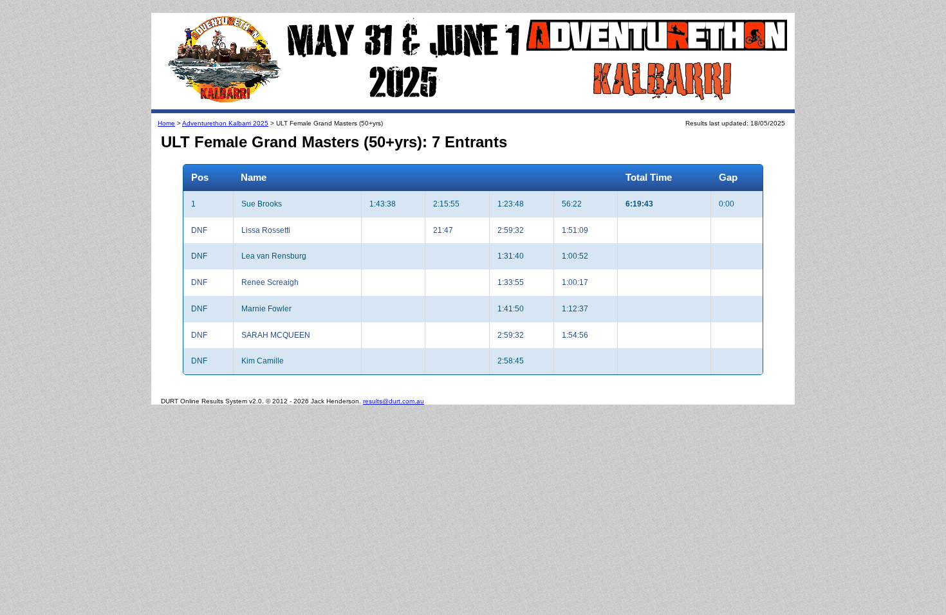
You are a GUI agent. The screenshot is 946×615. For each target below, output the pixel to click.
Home (166, 123)
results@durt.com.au (393, 401)
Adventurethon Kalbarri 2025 (225, 123)
